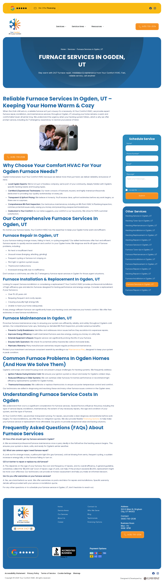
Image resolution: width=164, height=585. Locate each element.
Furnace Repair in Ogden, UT (138, 269)
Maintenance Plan (77, 350)
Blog (89, 514)
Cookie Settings (64, 573)
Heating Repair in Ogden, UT (138, 240)
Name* (129, 143)
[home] (14, 26)
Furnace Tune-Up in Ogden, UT (139, 250)
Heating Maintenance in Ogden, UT (141, 226)
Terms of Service (48, 573)
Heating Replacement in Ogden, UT (141, 235)
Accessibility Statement (15, 573)
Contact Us (92, 507)
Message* (130, 174)
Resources (97, 26)
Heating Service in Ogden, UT (139, 216)
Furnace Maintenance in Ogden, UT (141, 255)
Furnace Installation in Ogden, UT (140, 259)
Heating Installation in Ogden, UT (140, 230)
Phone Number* (133, 154)
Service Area (78, 26)
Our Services (63, 514)
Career (60, 522)
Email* (129, 164)
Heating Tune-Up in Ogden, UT (139, 221)
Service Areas (63, 510)
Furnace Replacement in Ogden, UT (141, 264)
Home (63, 49)
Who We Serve (93, 510)
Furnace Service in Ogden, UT (139, 245)
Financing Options (91, 419)
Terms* (140, 190)
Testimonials (92, 518)
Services (60, 26)
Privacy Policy (33, 573)
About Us (61, 518)
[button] (61, 26)
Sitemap (76, 573)
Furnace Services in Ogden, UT (140, 284)
